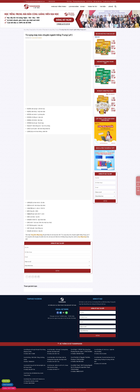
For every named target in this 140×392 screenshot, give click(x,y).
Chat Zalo (6, 381)
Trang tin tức (92, 6)
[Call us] (66, 312)
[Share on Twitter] (30, 276)
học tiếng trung (82, 237)
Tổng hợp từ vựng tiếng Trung (50, 29)
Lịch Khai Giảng (74, 6)
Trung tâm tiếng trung (36, 235)
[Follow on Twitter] (60, 312)
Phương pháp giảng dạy (79, 1)
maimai (40, 37)
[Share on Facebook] (27, 276)
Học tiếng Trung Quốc (29, 29)
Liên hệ (110, 6)
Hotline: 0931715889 (9, 388)
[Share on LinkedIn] (38, 276)
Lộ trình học (89, 1)
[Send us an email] (63, 312)
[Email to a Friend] (32, 276)
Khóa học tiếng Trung (58, 6)
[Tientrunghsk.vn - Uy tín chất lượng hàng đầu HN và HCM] (34, 6)
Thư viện (102, 6)
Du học (82, 6)
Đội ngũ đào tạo (97, 1)
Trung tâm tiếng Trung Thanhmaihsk (77, 389)
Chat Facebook (7, 384)
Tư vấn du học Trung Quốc (109, 1)
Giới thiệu (69, 1)
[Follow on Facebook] (57, 312)
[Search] (115, 6)
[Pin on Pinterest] (35, 276)
